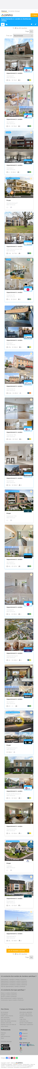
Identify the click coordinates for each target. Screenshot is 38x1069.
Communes (10, 1067)
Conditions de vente (11, 1065)
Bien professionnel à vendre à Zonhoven (12, 998)
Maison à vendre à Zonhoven (9, 993)
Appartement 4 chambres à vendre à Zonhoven (14, 984)
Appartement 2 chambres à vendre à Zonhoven (14, 981)
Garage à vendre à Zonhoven (9, 994)
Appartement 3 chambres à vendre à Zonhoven (14, 983)
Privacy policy (26, 1064)
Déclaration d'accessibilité (20, 1067)
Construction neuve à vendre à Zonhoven (12, 1000)
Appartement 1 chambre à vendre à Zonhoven (13, 979)
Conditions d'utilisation (7, 1064)
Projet (9, 200)
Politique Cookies (17, 1064)
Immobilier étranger (14, 11)
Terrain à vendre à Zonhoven (9, 996)
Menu (35, 15)
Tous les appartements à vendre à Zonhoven (13, 986)
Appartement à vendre (14, 73)
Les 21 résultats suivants (17, 951)
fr (35, 11)
